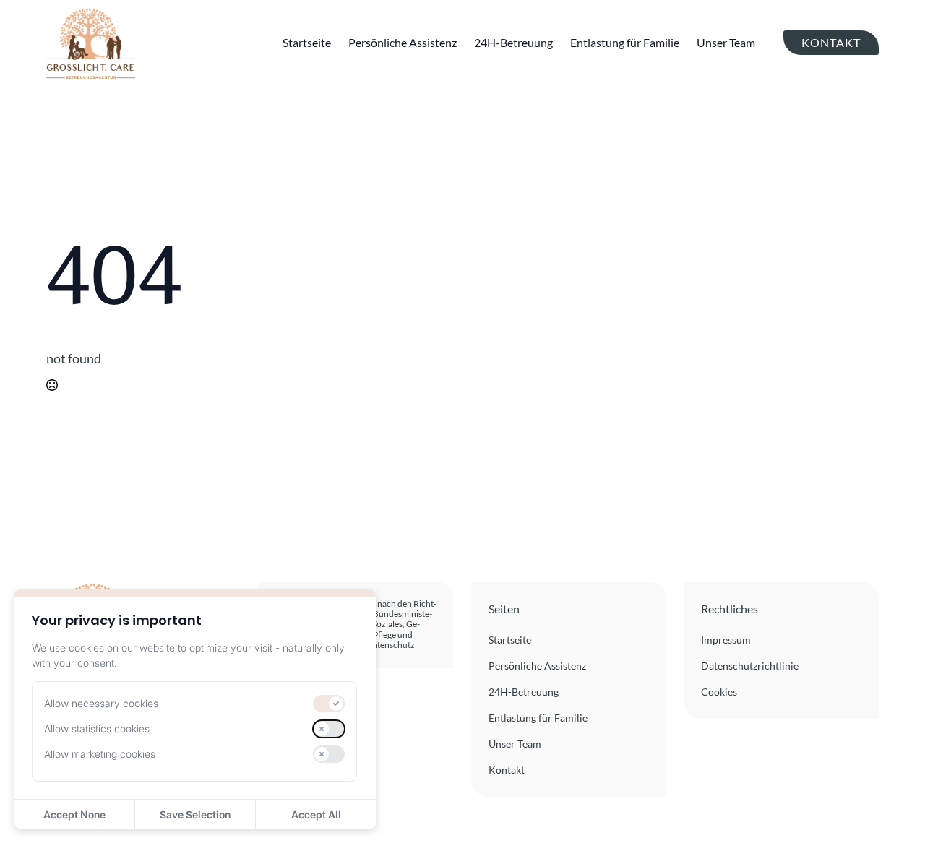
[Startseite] (90, 43)
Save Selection (195, 814)
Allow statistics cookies (97, 728)
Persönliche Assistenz (402, 42)
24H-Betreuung (513, 42)
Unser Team (726, 42)
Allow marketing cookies (99, 754)
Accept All (316, 814)
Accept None (74, 814)
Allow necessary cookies (101, 703)
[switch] (329, 703)
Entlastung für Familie (624, 42)
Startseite (307, 42)
